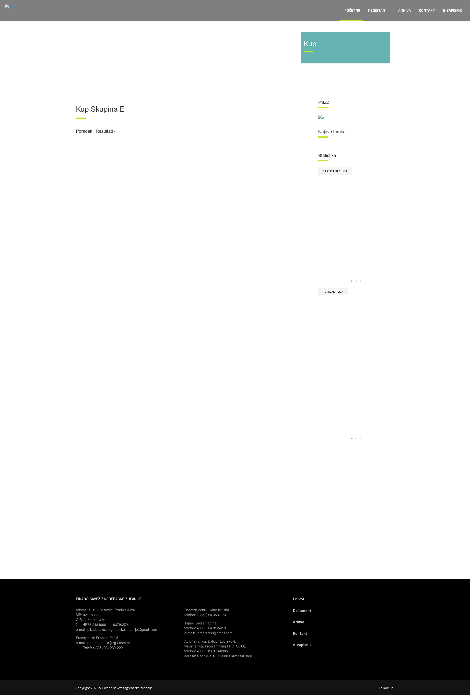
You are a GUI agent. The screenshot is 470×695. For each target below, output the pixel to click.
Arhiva (298, 622)
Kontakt (300, 633)
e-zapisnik (302, 644)
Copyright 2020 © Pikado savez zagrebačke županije (114, 687)
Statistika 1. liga (335, 171)
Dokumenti (302, 610)
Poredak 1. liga (333, 292)
